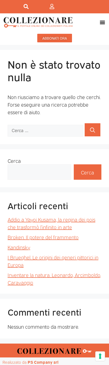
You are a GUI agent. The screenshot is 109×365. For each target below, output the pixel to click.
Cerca (14, 160)
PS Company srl (43, 362)
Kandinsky (19, 247)
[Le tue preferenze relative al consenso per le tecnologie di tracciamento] (100, 356)
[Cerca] (92, 129)
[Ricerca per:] (46, 130)
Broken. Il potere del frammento (43, 237)
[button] (102, 22)
